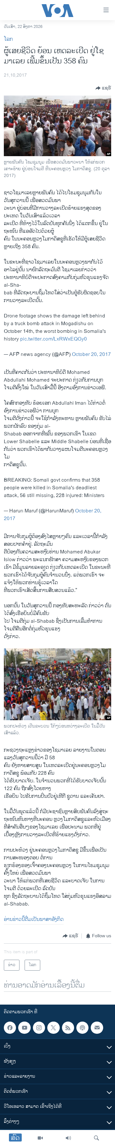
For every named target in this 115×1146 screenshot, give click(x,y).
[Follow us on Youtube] (24, 1028)
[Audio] (68, 1138)
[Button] (103, 88)
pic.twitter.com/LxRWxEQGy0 (53, 339)
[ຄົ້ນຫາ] (96, 1138)
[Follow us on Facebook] (10, 1028)
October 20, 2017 (91, 354)
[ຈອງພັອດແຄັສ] (97, 1028)
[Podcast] (82, 1028)
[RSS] (68, 1028)
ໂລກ (8, 39)
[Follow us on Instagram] (39, 1028)
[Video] (40, 1138)
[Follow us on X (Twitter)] (53, 1028)
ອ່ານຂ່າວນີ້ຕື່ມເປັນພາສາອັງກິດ (34, 919)
